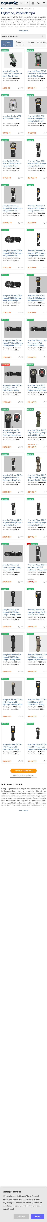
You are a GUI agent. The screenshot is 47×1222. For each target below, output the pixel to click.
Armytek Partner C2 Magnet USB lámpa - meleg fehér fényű (37, 253)
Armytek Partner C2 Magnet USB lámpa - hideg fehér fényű (37, 208)
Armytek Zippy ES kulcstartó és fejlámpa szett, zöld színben (12, 73)
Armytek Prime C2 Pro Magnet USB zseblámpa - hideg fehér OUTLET (13, 342)
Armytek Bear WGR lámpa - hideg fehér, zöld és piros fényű (37, 612)
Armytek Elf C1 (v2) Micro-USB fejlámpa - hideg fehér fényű (37, 118)
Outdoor (9, 8)
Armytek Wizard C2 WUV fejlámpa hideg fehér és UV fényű (12, 567)
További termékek (23, 771)
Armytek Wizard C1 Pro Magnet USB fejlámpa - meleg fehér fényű (13, 253)
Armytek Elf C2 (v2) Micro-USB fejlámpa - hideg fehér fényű (37, 298)
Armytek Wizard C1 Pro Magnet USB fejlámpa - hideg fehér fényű (13, 298)
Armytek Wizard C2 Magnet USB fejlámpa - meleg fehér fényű (13, 208)
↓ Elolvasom (23, 31)
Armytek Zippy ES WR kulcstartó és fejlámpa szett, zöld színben (37, 73)
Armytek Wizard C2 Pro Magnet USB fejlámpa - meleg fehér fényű (13, 522)
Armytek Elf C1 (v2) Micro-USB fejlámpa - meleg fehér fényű (12, 163)
